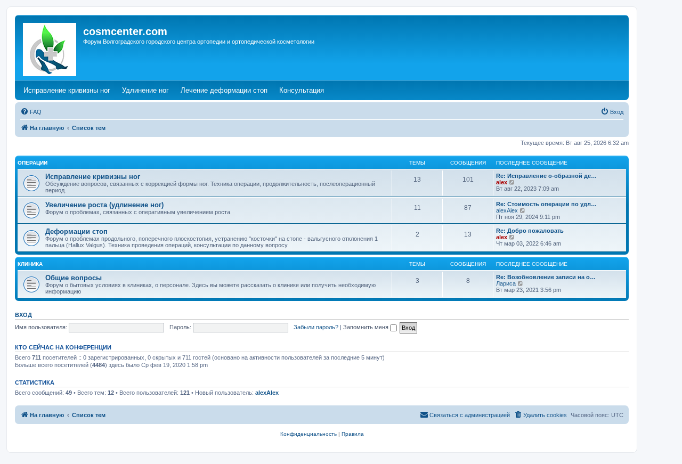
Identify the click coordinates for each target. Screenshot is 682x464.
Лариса (506, 283)
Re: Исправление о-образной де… (546, 176)
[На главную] (50, 47)
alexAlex (507, 210)
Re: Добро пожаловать (530, 230)
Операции (32, 163)
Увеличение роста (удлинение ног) (104, 205)
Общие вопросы (73, 278)
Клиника (30, 264)
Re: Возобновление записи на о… (546, 277)
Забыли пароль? (316, 327)
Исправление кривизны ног (92, 177)
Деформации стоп (76, 231)
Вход (23, 315)
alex (501, 182)
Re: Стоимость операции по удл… (546, 204)
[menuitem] (31, 111)
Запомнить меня (366, 327)
